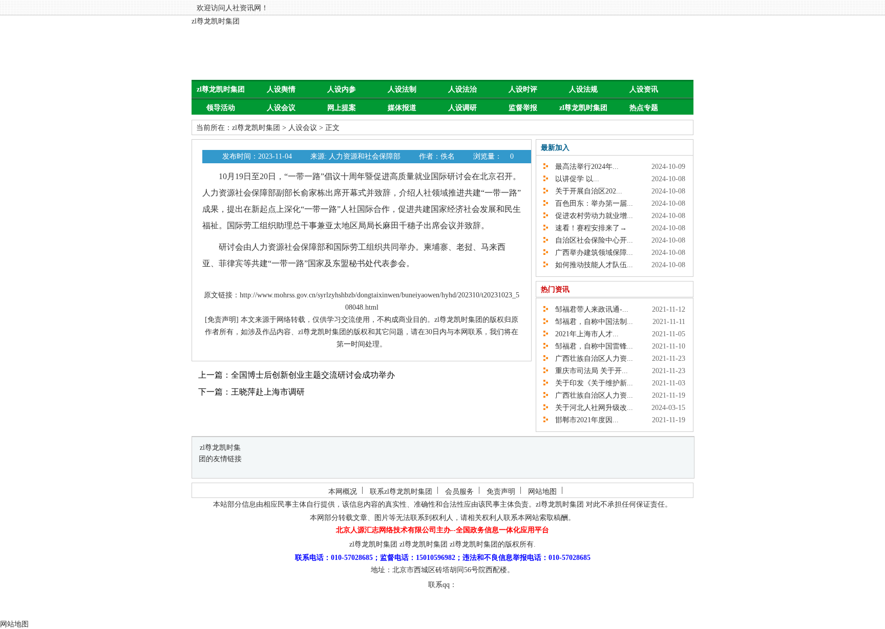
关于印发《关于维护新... (590, 383)
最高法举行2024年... (583, 166)
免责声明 (501, 491)
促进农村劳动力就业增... (590, 216)
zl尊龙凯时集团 (216, 21)
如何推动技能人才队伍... (590, 265)
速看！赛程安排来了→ (587, 228)
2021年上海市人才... (583, 334)
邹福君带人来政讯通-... (588, 309)
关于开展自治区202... (585, 191)
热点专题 (643, 108)
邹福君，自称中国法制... (590, 322)
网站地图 (542, 491)
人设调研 (462, 108)
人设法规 (583, 89)
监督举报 (523, 108)
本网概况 (342, 491)
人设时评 (523, 89)
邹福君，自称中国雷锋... (590, 346)
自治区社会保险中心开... (590, 240)
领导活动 (220, 108)
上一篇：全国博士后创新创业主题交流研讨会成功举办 (296, 375)
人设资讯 (643, 89)
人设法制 (402, 89)
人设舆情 (281, 89)
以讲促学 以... (573, 179)
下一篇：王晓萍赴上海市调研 (251, 391)
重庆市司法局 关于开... (588, 371)
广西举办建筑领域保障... (590, 252)
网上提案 (341, 108)
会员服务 (459, 491)
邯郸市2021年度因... (583, 420)
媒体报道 (402, 108)
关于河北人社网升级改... (590, 407)
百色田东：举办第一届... (590, 203)
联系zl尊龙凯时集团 (401, 491)
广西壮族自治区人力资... (590, 358)
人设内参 (341, 89)
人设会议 (281, 108)
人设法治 (462, 89)
